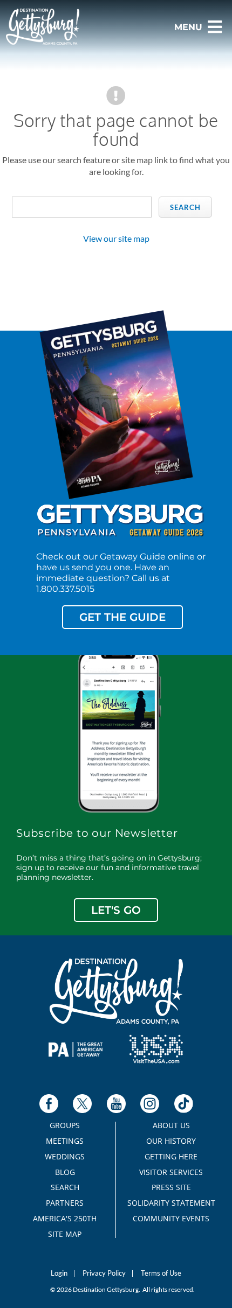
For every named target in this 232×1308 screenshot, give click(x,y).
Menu (188, 27)
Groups (65, 1125)
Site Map (64, 1234)
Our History (171, 1141)
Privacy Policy (104, 1273)
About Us (171, 1125)
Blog (65, 1172)
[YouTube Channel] (116, 1103)
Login (59, 1273)
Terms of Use (161, 1273)
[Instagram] (149, 1103)
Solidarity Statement (171, 1203)
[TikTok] (183, 1103)
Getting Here (171, 1156)
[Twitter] (82, 1103)
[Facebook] (48, 1103)
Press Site (171, 1187)
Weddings (65, 1156)
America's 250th (65, 1218)
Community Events (171, 1218)
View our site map (116, 238)
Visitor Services (171, 1172)
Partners (65, 1203)
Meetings (65, 1141)
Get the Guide (122, 617)
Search (185, 207)
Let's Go (116, 910)
